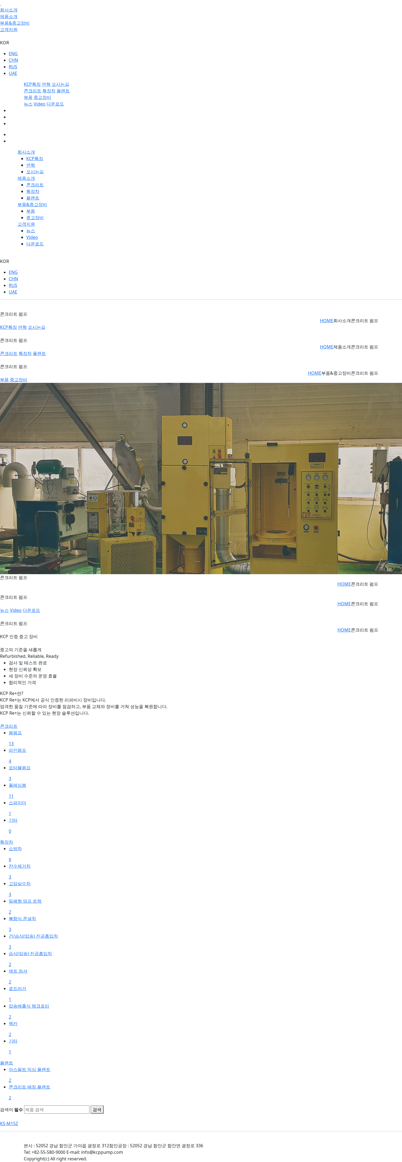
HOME (326, 321)
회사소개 (9, 10)
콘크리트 (32, 91)
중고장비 (42, 97)
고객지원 (9, 30)
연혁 (46, 84)
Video (39, 104)
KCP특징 (32, 84)
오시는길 (60, 84)
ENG (13, 54)
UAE (13, 73)
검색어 (11, 1110)
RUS (13, 67)
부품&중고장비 (15, 23)
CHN (13, 60)
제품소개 (9, 16)
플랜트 (63, 91)
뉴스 (28, 104)
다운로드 (55, 104)
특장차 (49, 91)
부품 (28, 97)
